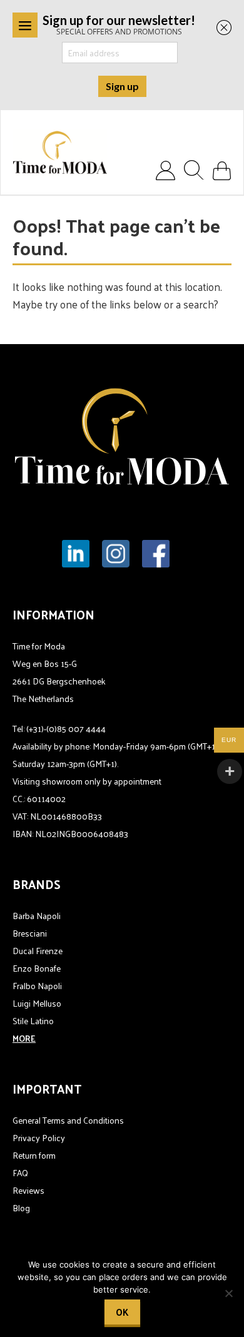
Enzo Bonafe (37, 968)
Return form (34, 1155)
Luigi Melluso (37, 1003)
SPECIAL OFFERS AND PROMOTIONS (119, 24)
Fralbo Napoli (37, 986)
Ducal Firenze (38, 950)
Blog (21, 1208)
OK (122, 1311)
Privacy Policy (39, 1138)
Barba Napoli (37, 915)
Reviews (28, 1190)
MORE (24, 1038)
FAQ (20, 1173)
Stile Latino (33, 1021)
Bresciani (30, 933)
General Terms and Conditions (68, 1120)
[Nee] (228, 1293)
